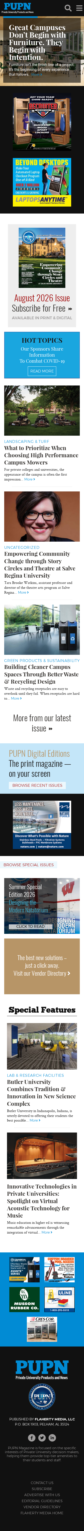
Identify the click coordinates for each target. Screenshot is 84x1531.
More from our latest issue (42, 722)
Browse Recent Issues (37, 785)
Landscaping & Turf (26, 441)
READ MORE (42, 371)
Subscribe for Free (39, 307)
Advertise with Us (42, 1495)
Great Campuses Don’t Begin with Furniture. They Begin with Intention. (37, 42)
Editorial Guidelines (42, 1501)
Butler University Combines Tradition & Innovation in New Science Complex (41, 1092)
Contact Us (42, 1483)
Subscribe (42, 1489)
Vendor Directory (42, 1507)
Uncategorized (21, 547)
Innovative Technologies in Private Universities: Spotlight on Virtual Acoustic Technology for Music (42, 1200)
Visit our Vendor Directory (40, 972)
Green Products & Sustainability (42, 660)
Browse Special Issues (29, 865)
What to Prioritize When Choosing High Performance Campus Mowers (41, 455)
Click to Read (30, 926)
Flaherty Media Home (42, 1513)
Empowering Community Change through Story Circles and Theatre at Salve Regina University (39, 564)
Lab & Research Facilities (35, 1075)
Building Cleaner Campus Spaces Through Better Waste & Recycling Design (41, 674)
